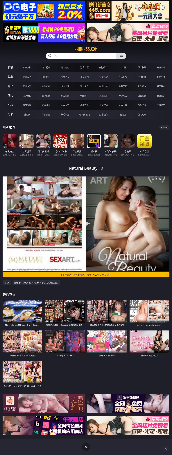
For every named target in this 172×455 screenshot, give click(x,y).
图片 (10, 95)
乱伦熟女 (142, 86)
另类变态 (161, 86)
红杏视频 (103, 114)
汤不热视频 (84, 114)
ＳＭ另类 (161, 76)
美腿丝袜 (103, 95)
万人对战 (65, 67)
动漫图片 (84, 95)
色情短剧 (142, 114)
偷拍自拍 (46, 86)
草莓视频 (65, 114)
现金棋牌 (142, 67)
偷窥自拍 (27, 95)
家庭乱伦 (46, 105)
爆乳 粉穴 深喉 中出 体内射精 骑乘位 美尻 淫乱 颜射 (36, 282)
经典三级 (123, 86)
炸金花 (123, 67)
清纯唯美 (123, 95)
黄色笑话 (142, 105)
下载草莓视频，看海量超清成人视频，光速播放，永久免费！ (86, 274)
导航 (10, 114)
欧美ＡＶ (65, 76)
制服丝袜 (103, 86)
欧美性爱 (84, 86)
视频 (10, 77)
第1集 (6, 282)
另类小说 (123, 105)
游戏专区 (84, 67)
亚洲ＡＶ (27, 76)
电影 (10, 86)
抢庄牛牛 (161, 67)
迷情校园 (103, 105)
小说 (10, 105)
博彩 (10, 67)
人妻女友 (65, 105)
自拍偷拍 (46, 76)
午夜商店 (46, 114)
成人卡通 (65, 86)
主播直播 (142, 76)
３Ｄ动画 (84, 76)
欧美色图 (65, 95)
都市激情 (27, 105)
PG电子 (27, 67)
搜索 (121, 55)
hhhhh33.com (86, 49)
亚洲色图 (46, 95)
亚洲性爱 (27, 86)
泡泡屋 (123, 114)
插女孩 (27, 114)
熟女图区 (142, 95)
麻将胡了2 (104, 67)
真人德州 (46, 67)
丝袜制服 (123, 76)
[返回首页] (166, 449)
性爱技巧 (161, 105)
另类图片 (161, 95)
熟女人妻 (103, 76)
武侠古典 (84, 105)
